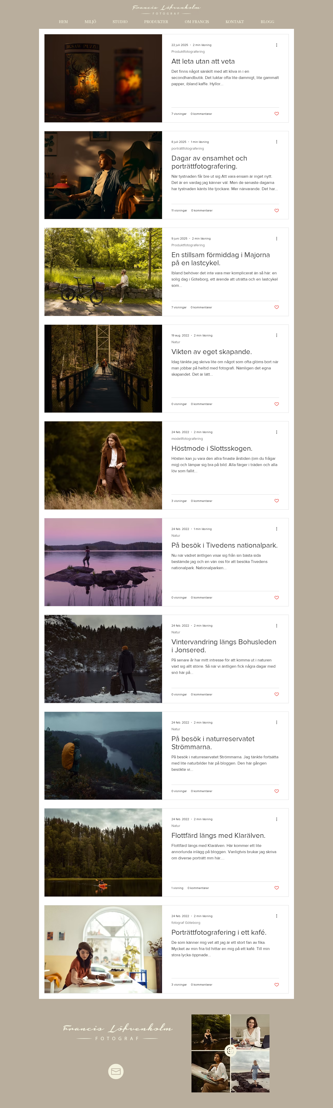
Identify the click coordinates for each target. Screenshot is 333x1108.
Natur (175, 342)
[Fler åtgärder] (278, 45)
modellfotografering (187, 438)
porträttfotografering (187, 148)
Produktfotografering (188, 51)
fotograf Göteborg (185, 922)
